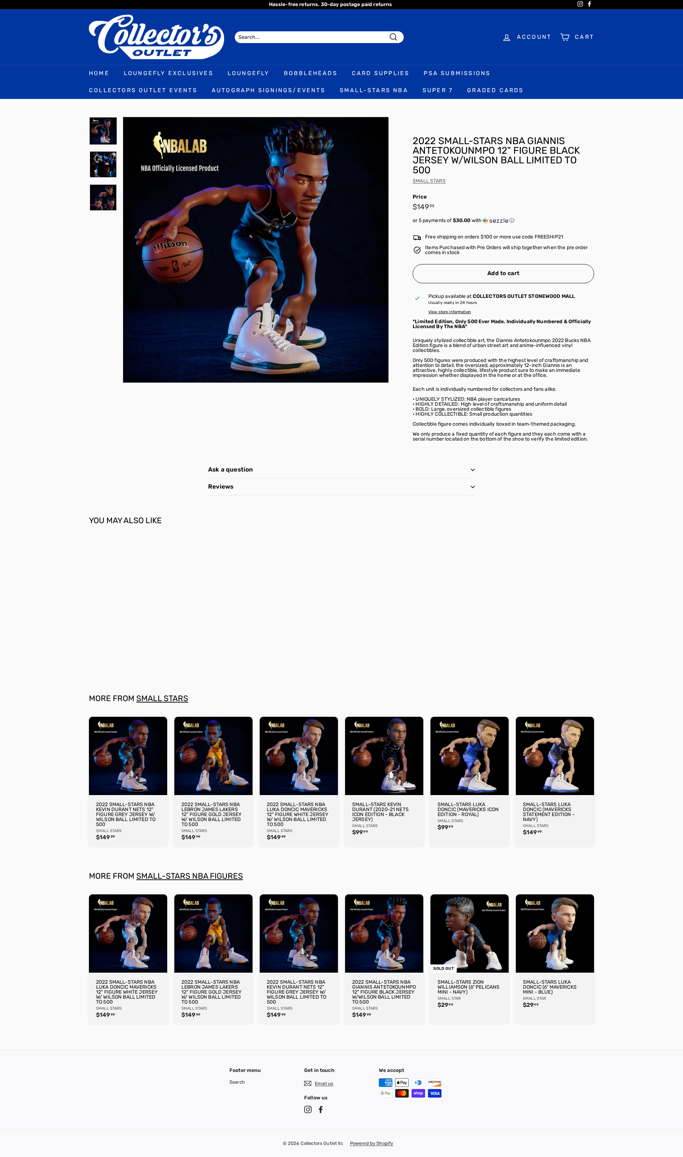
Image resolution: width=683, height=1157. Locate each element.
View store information (449, 312)
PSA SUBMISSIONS (457, 73)
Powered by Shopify (371, 1143)
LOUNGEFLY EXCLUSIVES (168, 73)
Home (99, 73)
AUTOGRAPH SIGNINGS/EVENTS (268, 90)
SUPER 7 (438, 90)
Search (237, 1082)
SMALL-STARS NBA (374, 90)
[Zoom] (255, 250)
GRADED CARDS (495, 90)
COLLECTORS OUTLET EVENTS (143, 90)
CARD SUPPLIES (381, 73)
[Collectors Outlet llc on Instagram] (308, 1109)
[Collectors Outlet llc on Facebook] (320, 1109)
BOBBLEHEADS (311, 73)
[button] (503, 220)
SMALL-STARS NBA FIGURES (189, 876)
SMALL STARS (429, 181)
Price (420, 197)
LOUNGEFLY (249, 73)
